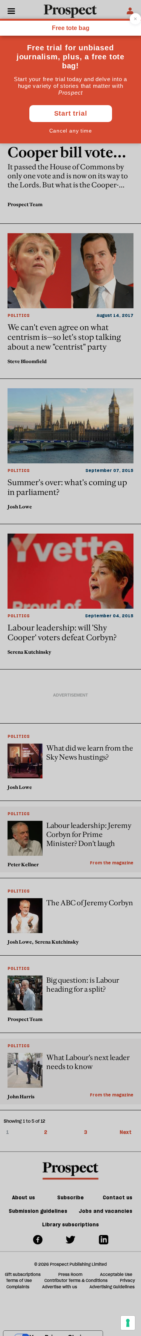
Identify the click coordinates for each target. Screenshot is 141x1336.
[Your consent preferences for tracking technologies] (128, 1323)
